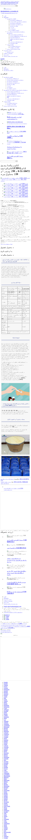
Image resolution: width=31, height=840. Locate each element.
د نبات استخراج (15, 46)
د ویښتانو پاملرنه (16, 24)
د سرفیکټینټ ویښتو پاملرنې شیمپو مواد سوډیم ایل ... (17, 560)
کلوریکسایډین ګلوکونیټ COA (13, 488)
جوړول (12, 27)
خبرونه (6, 54)
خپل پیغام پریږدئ (6, 244)
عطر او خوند (14, 25)
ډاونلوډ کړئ (8, 489)
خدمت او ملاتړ (8, 53)
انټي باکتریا (14, 30)
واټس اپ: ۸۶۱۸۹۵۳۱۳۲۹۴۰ (9, 4)
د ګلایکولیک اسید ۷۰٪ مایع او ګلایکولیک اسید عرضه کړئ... (16, 572)
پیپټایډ (13, 28)
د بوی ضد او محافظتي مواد (18, 36)
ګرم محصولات (15, 623)
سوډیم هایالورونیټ (13, 49)
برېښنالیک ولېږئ (6, 632)
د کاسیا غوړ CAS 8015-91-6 (16, 548)
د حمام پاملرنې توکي (17, 38)
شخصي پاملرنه (11, 18)
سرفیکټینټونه (15, 37)
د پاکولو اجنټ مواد (16, 34)
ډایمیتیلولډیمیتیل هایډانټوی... (14, 147)
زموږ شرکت (10, 51)
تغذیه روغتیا (14, 47)
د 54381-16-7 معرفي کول (8, 627)
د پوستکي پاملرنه (16, 20)
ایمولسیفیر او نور (16, 41)
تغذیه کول (10, 44)
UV (11, 40)
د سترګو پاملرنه (15, 23)
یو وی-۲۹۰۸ (22, 625)
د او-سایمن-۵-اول (7, 626)
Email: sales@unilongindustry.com (9, 2)
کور (5, 15)
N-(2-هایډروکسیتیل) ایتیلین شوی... (14, 118)
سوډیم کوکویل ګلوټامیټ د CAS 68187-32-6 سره (16, 583)
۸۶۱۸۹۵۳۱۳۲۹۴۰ (6, 630)
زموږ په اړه (8, 50)
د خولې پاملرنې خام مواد (18, 21)
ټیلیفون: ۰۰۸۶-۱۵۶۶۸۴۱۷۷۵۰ (10, 1)
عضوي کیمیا (14, 43)
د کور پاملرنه (8, 70)
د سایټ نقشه (6, 623)
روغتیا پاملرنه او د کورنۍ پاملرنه (16, 90)
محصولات (6, 17)
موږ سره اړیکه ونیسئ (10, 56)
